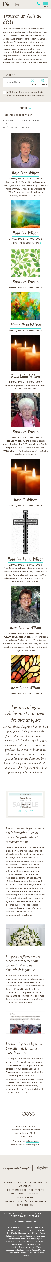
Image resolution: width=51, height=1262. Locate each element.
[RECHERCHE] (43, 80)
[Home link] (11, 4)
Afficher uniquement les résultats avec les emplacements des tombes (25, 94)
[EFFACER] (32, 81)
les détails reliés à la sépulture (24, 242)
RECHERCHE (11, 75)
